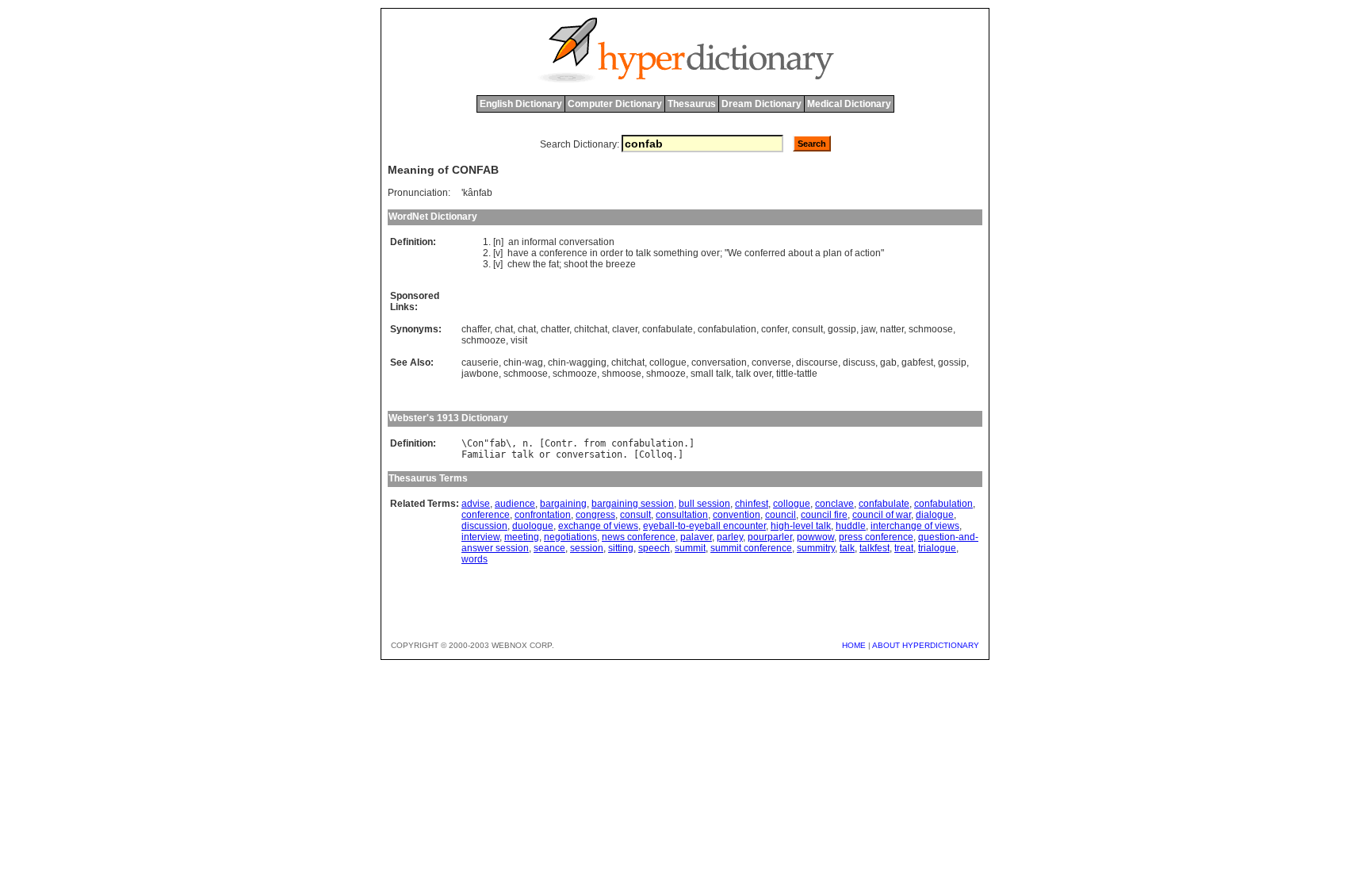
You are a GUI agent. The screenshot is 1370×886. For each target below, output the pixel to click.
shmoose (621, 373)
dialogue (935, 514)
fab (497, 443)
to (629, 253)
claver (624, 329)
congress (595, 514)
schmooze (483, 340)
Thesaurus (692, 103)
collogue (668, 362)
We (735, 253)
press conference (876, 537)
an (513, 241)
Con (475, 443)
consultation (682, 514)
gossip (842, 329)
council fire (824, 514)
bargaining (563, 503)
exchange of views (598, 525)
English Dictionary (521, 103)
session (586, 548)
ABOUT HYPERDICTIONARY (925, 645)
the (539, 264)
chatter (555, 329)
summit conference (751, 548)
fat (554, 264)
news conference (638, 537)
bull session (704, 503)
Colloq (655, 454)
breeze (621, 264)
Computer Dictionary (615, 103)
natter (892, 329)
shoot (575, 264)
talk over (753, 373)
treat (903, 548)
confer (774, 329)
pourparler (770, 537)
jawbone (480, 373)
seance (549, 548)
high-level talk (801, 525)
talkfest (874, 548)
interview (480, 537)
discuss (859, 362)
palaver (696, 537)
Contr (558, 443)
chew (518, 264)
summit (690, 548)
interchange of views (915, 525)
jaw (868, 329)
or (544, 454)
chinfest (751, 503)
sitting (620, 548)
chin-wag (523, 362)
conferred (765, 253)
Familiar (483, 454)
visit (519, 340)
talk (643, 253)
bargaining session (632, 503)
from (595, 443)
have (518, 253)
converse (771, 362)
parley (730, 537)
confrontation (543, 514)
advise (475, 503)
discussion (484, 525)
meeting (521, 537)
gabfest (917, 362)
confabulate (667, 329)
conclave (834, 503)
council (780, 514)
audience (515, 503)
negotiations (570, 537)
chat (504, 329)
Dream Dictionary (761, 103)
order (611, 253)
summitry (816, 548)
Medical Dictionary (849, 103)
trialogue (937, 548)
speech (654, 548)
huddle (851, 525)
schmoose (931, 329)
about (800, 253)
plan (832, 253)
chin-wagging (577, 362)
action (868, 253)
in (594, 253)
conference (563, 253)
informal (539, 241)
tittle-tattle (796, 373)
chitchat (590, 329)
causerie (480, 362)
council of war (881, 514)
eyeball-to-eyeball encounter (704, 525)
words (474, 559)
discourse (817, 362)
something (675, 253)
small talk (711, 373)
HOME (854, 645)
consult (807, 329)
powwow (815, 537)
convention (736, 514)
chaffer (475, 329)
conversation (586, 241)
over (710, 253)
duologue (532, 525)
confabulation (727, 329)
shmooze (666, 373)
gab (888, 362)
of (848, 253)
